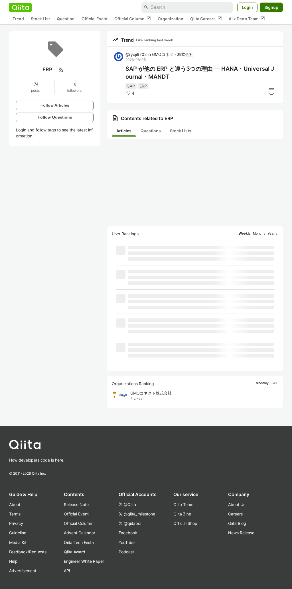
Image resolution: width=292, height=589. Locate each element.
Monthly (259, 233)
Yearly (272, 233)
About (14, 504)
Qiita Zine (182, 513)
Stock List (40, 18)
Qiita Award (74, 551)
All (275, 383)
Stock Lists (180, 130)
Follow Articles (54, 105)
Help (13, 561)
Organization (170, 18)
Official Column (132, 18)
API (67, 570)
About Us (236, 504)
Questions (151, 130)
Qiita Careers (206, 18)
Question (66, 18)
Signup (271, 7)
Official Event (95, 18)
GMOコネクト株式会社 (172, 54)
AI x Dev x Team (247, 18)
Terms (15, 513)
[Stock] (271, 91)
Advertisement (22, 570)
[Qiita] (20, 7)
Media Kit (18, 542)
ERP (143, 86)
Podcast (126, 551)
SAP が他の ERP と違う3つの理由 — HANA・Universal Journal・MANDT (199, 72)
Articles (123, 130)
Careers (235, 513)
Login (247, 7)
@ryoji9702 (136, 54)
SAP (131, 86)
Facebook (128, 532)
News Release (241, 532)
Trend (18, 18)
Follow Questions (55, 117)
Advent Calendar (79, 532)
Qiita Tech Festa (79, 542)
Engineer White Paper (84, 561)
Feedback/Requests (27, 551)
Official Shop (185, 523)
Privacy (16, 523)
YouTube (127, 542)
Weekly (245, 233)
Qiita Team (183, 504)
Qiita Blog (237, 523)
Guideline (17, 532)
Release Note (76, 504)
